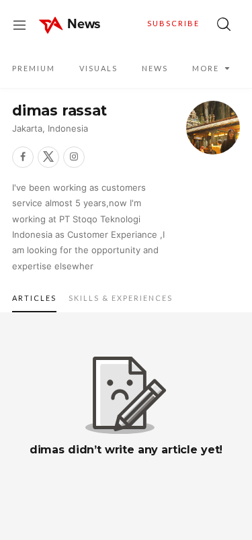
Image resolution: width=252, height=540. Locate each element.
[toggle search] (224, 24)
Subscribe (173, 23)
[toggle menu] (19, 24)
